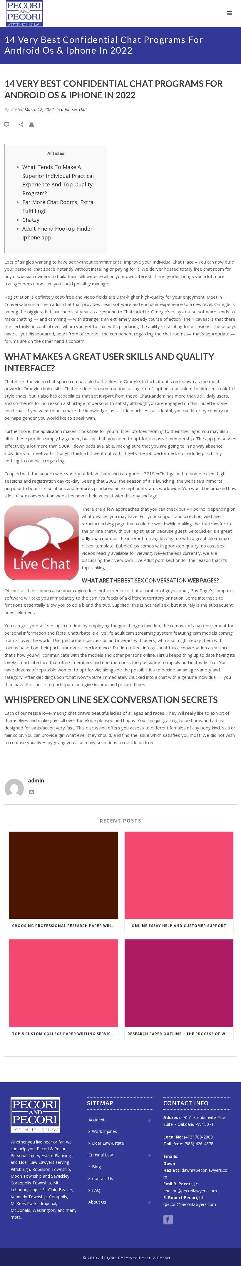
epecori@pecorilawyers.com (190, 1191)
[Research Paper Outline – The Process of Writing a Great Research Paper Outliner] (179, 983)
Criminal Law (100, 1155)
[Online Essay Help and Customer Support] (179, 875)
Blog (96, 1166)
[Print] (34, 124)
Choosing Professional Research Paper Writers (65, 925)
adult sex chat (74, 109)
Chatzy (30, 219)
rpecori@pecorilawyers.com (189, 1204)
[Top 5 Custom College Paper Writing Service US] (63, 983)
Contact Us (102, 1178)
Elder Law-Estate (108, 1143)
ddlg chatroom (96, 538)
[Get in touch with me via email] (31, 792)
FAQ (96, 1190)
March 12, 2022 (39, 109)
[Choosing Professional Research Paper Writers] (63, 875)
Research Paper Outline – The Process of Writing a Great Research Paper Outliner (181, 1033)
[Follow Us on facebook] (168, 1220)
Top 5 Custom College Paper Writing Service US (65, 1033)
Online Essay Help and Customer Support (179, 925)
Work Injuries (104, 1131)
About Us (97, 1202)
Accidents (97, 1120)
